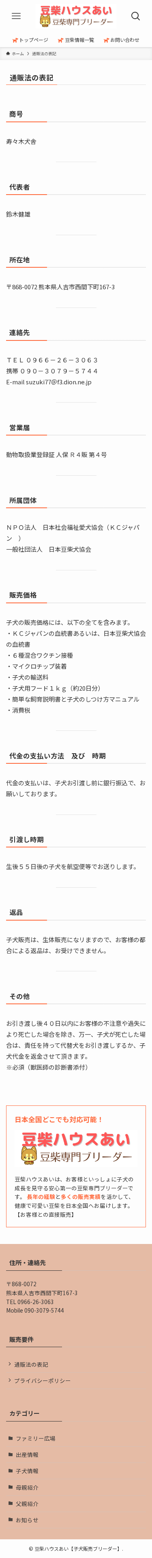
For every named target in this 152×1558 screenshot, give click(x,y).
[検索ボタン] (136, 16)
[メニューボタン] (16, 16)
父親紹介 (27, 1503)
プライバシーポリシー (42, 1380)
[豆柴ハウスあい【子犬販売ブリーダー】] (76, 16)
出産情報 (27, 1454)
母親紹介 (27, 1487)
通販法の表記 (31, 1364)
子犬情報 (27, 1471)
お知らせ (27, 1520)
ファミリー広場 (36, 1438)
